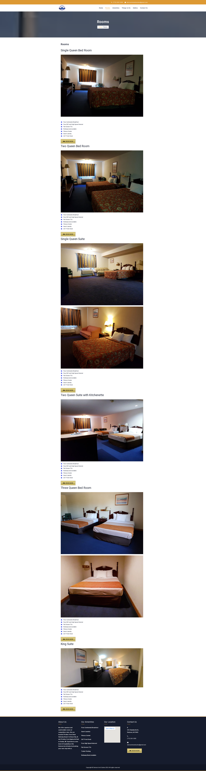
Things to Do (126, 8)
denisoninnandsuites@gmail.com (137, 2)
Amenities (115, 8)
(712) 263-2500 (118, 2)
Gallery (135, 8)
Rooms (107, 8)
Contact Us (144, 8)
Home (101, 8)
